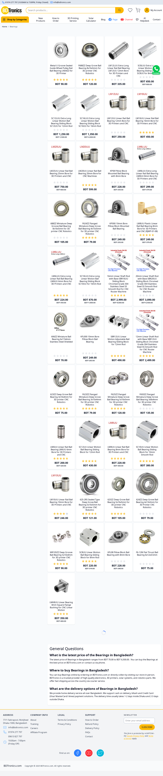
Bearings (14, 26)
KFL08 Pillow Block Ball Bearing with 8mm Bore (118, 553)
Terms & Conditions (67, 719)
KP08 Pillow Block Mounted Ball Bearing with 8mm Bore (118, 173)
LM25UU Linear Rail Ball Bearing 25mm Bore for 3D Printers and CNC (61, 173)
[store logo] (11, 10)
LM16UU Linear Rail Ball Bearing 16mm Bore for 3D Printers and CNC (147, 121)
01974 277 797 (15, 732)
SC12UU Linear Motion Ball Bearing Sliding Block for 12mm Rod (90, 449)
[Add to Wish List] (60, 75)
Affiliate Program (38, 732)
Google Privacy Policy (135, 736)
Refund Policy (91, 724)
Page (115, 19)
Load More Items (104, 633)
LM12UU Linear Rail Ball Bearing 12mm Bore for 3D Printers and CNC (118, 121)
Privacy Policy (64, 724)
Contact (156, 19)
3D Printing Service (73, 19)
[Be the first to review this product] (118, 79)
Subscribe (147, 727)
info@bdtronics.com (62, 2)
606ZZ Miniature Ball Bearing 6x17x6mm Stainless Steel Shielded (61, 339)
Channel (129, 19)
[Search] (119, 10)
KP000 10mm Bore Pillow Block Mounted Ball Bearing (118, 226)
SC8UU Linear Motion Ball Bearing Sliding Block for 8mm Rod (89, 555)
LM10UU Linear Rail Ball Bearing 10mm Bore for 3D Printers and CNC (61, 502)
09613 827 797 (15, 736)
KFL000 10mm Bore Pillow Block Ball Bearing (90, 339)
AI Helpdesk (144, 19)
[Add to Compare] (63, 75)
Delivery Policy (92, 728)
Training (34, 724)
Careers (34, 728)
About (33, 719)
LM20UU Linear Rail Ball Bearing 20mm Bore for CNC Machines (89, 173)
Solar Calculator (91, 19)
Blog (103, 19)
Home (4, 26)
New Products (40, 19)
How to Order (55, 19)
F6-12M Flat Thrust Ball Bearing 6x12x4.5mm (147, 553)
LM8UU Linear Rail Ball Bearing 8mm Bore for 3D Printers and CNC (118, 449)
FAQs (87, 732)
